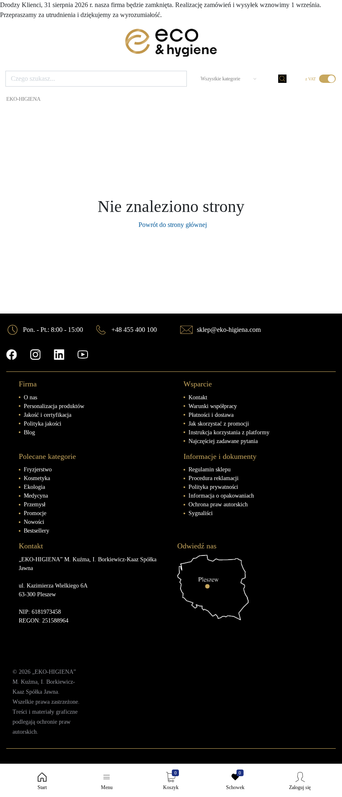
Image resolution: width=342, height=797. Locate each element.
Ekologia (34, 487)
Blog (29, 432)
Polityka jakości (42, 424)
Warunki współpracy (213, 406)
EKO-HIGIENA (23, 99)
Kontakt (198, 397)
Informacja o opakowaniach (221, 496)
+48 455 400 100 (134, 329)
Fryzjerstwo (38, 469)
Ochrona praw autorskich (218, 504)
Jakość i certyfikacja (47, 415)
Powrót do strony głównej (171, 224)
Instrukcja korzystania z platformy (229, 432)
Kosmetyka (37, 478)
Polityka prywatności (213, 487)
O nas (30, 397)
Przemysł (34, 504)
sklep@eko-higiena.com (229, 329)
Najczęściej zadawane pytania (223, 441)
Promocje (35, 513)
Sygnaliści (201, 513)
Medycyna (36, 496)
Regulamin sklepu (210, 469)
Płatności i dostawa (211, 415)
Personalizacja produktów (54, 406)
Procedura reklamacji (214, 478)
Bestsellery (36, 531)
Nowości (34, 522)
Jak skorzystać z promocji (219, 424)
